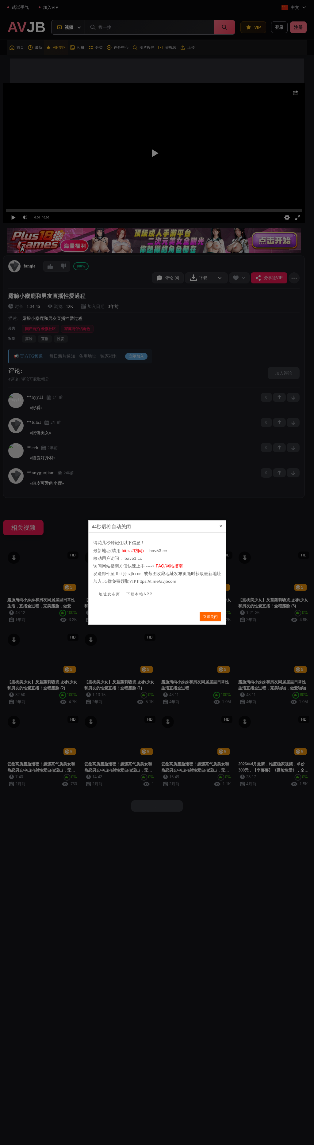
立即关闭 (210, 617)
